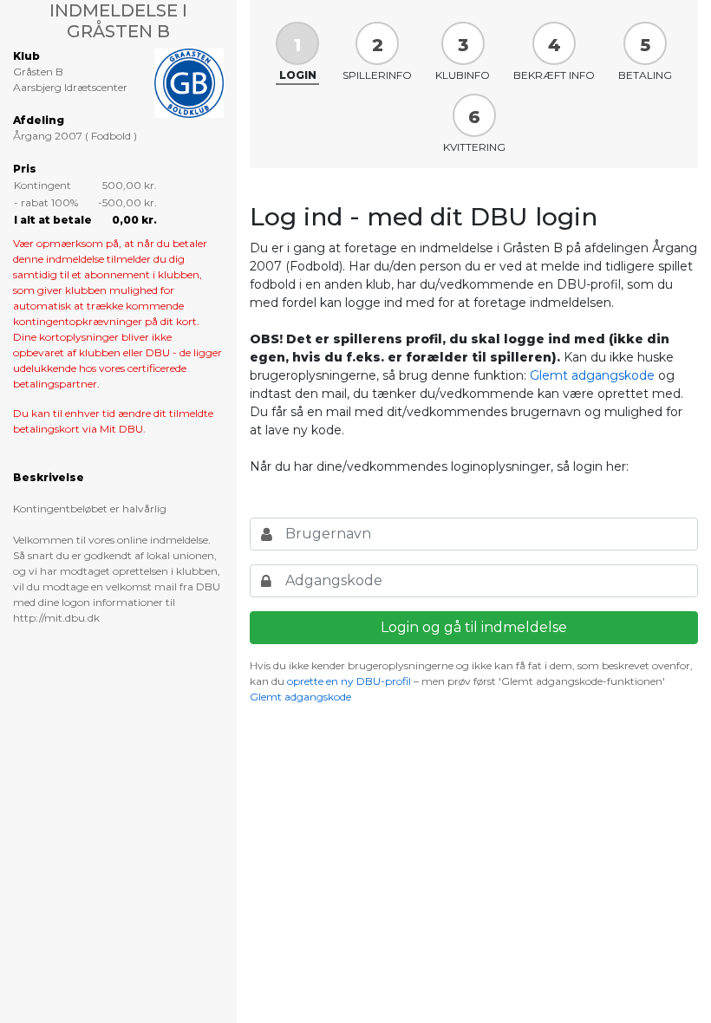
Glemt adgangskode (592, 375)
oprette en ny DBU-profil (349, 680)
